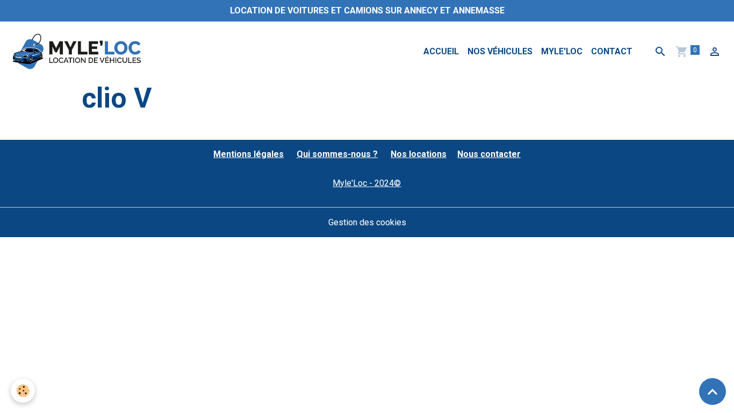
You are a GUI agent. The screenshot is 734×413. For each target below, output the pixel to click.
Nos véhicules (499, 51)
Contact (611, 51)
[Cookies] (23, 391)
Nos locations (419, 154)
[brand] (79, 51)
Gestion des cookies (367, 222)
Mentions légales (248, 154)
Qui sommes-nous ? (337, 154)
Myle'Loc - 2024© (367, 183)
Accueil (441, 51)
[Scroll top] (712, 391)
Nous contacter (489, 154)
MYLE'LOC (561, 51)
